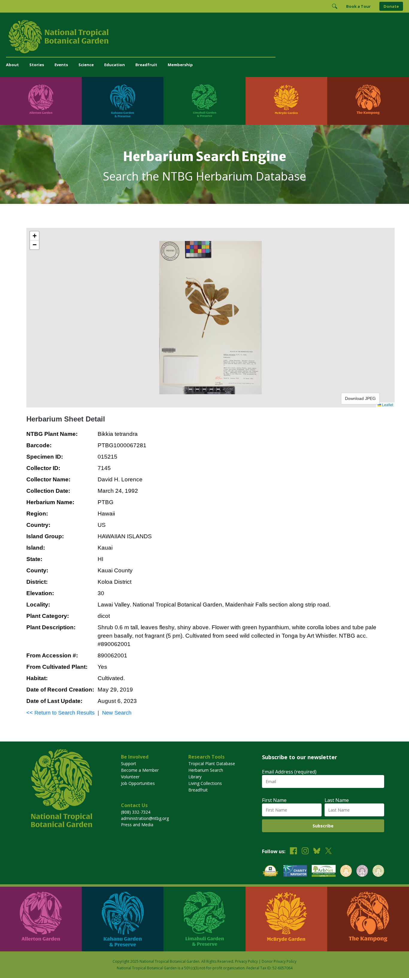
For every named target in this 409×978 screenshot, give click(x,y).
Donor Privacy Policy (279, 961)
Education (114, 64)
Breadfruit (146, 64)
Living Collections (205, 783)
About (12, 64)
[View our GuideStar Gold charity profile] (270, 871)
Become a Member (140, 770)
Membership (180, 64)
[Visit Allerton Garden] (41, 101)
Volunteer (130, 777)
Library (195, 777)
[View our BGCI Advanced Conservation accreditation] (378, 871)
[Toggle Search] (334, 6)
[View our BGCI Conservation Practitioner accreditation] (362, 871)
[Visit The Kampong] (368, 101)
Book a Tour (358, 6)
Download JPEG (360, 398)
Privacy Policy (246, 961)
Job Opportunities (138, 783)
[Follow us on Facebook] (293, 851)
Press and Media (137, 824)
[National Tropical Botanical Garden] (204, 36)
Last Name (337, 800)
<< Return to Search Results (60, 713)
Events (61, 64)
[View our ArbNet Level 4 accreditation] (324, 871)
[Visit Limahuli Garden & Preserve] (204, 101)
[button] (34, 235)
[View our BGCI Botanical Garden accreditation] (346, 871)
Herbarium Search (205, 770)
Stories (36, 64)
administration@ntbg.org (145, 818)
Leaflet (387, 404)
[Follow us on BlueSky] (316, 851)
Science (86, 64)
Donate (391, 6)
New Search (116, 713)
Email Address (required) (289, 771)
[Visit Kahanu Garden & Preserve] (122, 101)
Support (128, 763)
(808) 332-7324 (135, 812)
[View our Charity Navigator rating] (295, 871)
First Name (274, 800)
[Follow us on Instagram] (305, 851)
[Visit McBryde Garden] (286, 101)
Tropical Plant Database (211, 763)
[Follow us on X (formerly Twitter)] (328, 851)
